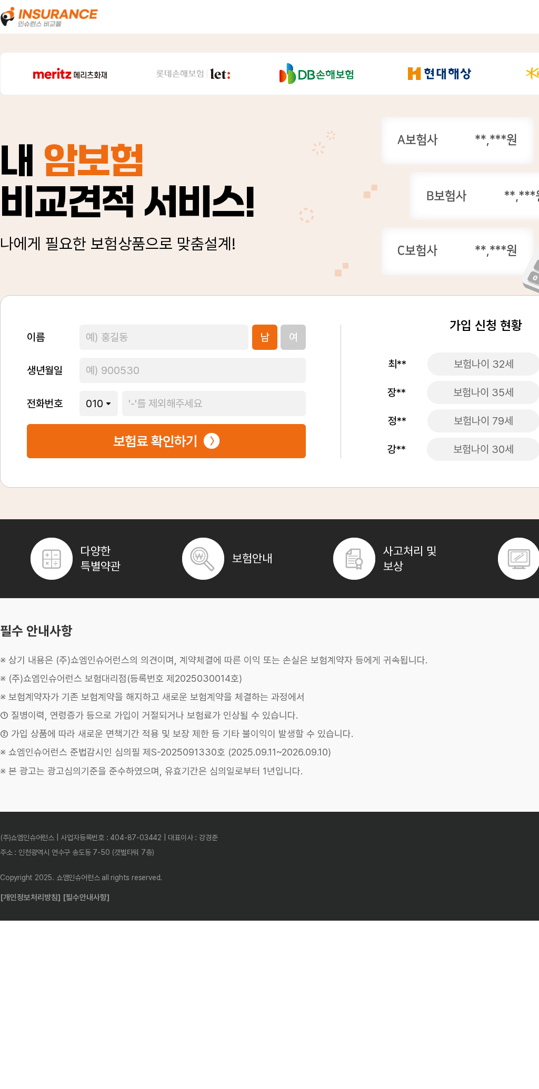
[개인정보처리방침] (30, 897)
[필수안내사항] (86, 897)
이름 (36, 337)
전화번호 (45, 403)
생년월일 (45, 370)
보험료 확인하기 (155, 441)
